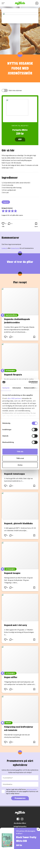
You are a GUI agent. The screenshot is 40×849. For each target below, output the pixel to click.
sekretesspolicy (31, 789)
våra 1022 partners (14, 398)
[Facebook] (18, 819)
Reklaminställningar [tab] (31, 388)
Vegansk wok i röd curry (15, 625)
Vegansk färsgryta (13, 374)
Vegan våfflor (10, 677)
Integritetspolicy (20, 826)
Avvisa (20, 465)
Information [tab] (17, 388)
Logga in (4, 248)
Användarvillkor (20, 823)
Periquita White (20, 130)
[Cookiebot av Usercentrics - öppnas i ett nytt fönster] (29, 382)
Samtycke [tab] (5, 388)
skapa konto (15, 248)
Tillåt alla (20, 451)
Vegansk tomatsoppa (14, 474)
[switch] (35, 429)
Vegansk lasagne (12, 573)
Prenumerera (20, 798)
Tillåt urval (20, 458)
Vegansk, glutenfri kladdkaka (18, 523)
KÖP (20, 139)
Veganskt (6, 202)
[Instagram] (22, 819)
